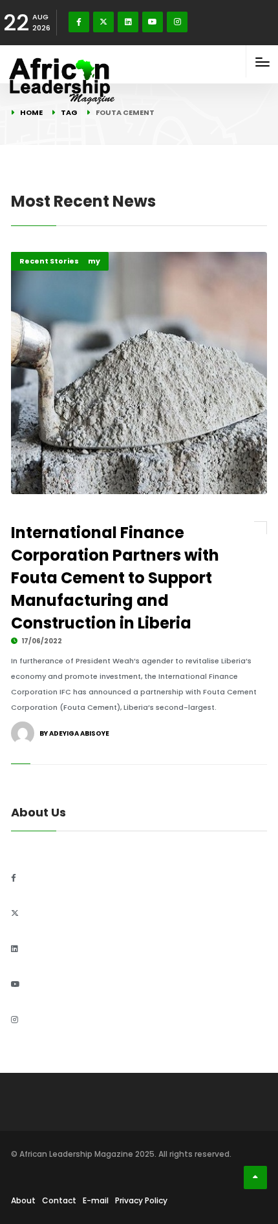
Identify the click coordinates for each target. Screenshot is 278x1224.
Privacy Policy (141, 1200)
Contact (59, 1200)
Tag (69, 112)
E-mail (96, 1200)
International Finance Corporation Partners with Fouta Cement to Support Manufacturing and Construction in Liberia (115, 578)
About (23, 1200)
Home (31, 112)
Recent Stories (49, 261)
